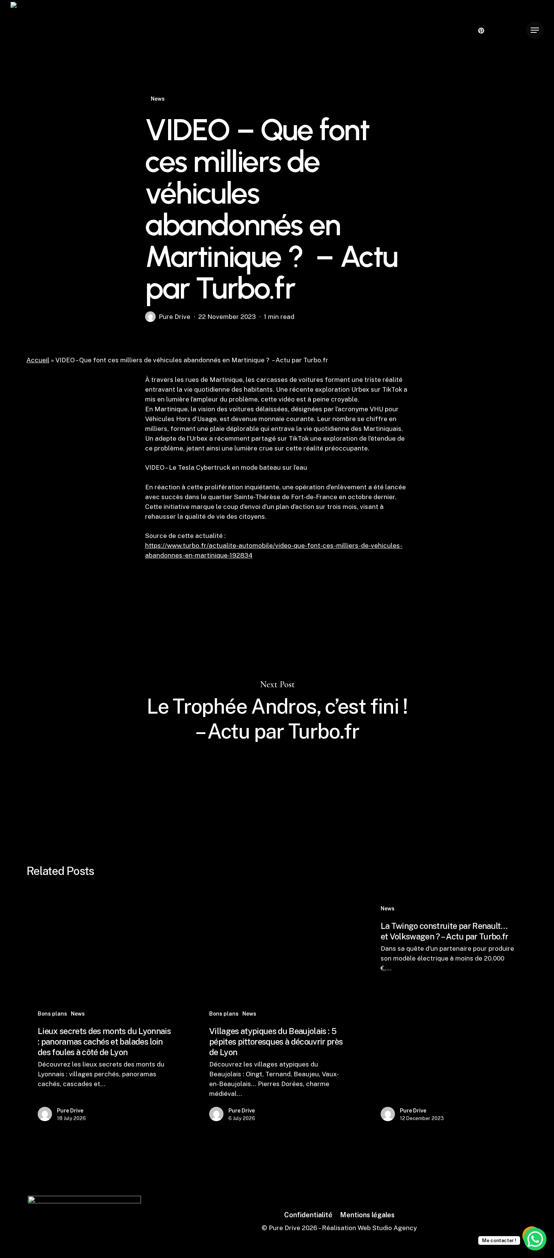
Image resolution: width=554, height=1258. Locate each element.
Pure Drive (174, 316)
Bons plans (52, 1014)
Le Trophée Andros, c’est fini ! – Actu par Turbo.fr (277, 711)
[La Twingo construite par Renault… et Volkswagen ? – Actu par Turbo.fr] (447, 1014)
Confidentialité (308, 1215)
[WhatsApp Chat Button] (535, 1239)
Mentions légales (367, 1215)
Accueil (37, 360)
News (158, 99)
